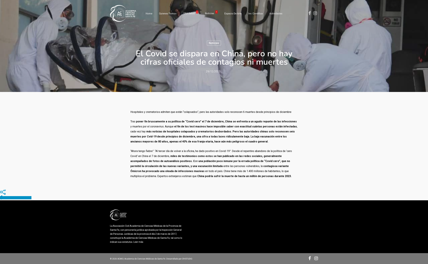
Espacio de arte (233, 13)
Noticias (211, 13)
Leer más (138, 242)
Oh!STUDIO (187, 259)
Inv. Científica (255, 13)
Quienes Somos (168, 13)
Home (149, 13)
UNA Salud (190, 13)
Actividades (275, 13)
